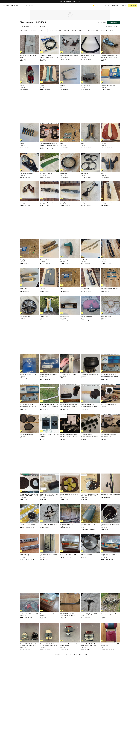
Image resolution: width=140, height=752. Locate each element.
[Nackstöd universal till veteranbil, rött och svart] (110, 632)
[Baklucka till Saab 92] (90, 305)
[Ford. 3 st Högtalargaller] (29, 423)
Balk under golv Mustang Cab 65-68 (49, 555)
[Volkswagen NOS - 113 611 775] (70, 363)
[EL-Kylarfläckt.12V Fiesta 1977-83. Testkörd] (70, 483)
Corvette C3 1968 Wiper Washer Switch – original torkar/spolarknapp (69, 644)
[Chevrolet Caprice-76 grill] (49, 191)
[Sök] (83, 5)
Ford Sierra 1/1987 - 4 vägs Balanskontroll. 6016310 (108, 435)
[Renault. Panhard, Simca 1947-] (70, 543)
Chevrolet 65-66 (44, 260)
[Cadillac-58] (70, 74)
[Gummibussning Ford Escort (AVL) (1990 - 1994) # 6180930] (49, 483)
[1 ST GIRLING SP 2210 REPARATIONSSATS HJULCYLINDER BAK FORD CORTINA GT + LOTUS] (90, 423)
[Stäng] (138, 1)
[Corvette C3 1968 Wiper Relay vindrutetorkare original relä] (90, 632)
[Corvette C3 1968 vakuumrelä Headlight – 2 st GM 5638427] (29, 632)
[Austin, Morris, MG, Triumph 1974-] (29, 602)
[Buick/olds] (90, 191)
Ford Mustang (64, 260)
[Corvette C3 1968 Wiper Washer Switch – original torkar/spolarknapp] (70, 632)
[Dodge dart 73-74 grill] (110, 191)
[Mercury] (70, 191)
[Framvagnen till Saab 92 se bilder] (70, 44)
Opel (61, 143)
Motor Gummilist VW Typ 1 (88, 55)
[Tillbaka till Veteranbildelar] (20, 26)
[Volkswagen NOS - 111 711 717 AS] (29, 363)
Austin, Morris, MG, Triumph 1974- (29, 614)
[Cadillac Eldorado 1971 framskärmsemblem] (29, 543)
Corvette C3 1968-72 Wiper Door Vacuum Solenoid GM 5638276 (49, 644)
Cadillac (42, 85)
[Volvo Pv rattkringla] (110, 305)
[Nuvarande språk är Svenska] (93, 5)
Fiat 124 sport (84, 173)
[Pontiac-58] (29, 191)
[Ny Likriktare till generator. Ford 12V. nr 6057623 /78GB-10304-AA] (90, 483)
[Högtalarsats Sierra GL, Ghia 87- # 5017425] (49, 423)
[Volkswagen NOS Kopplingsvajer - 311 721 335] (49, 363)
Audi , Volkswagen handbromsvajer (110, 288)
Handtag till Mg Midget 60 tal (89, 614)
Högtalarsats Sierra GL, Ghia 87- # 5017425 (49, 435)
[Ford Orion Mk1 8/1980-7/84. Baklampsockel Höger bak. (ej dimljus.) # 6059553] (29, 393)
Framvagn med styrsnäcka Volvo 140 (109, 614)
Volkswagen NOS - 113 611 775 (68, 374)
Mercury (62, 202)
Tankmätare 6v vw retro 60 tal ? (28, 524)
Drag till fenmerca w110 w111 (68, 524)
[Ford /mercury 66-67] (90, 74)
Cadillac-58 (63, 85)
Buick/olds (83, 202)
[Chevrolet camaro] (90, 277)
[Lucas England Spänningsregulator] (90, 363)
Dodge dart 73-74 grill (107, 202)
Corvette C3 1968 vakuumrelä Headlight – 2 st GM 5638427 (28, 644)
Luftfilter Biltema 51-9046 (108, 85)
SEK (98, 5)
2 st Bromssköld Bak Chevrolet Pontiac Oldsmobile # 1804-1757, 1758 (49, 144)
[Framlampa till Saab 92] (90, 543)
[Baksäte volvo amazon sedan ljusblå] (29, 44)
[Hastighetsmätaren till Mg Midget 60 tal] (110, 513)
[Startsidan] (15, 5)
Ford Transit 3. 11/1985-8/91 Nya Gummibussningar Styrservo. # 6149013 (69, 405)
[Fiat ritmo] (49, 277)
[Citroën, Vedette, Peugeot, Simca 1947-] (110, 543)
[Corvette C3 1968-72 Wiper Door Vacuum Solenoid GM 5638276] (49, 632)
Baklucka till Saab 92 (86, 316)
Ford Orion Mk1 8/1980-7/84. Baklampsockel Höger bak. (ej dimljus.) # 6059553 (28, 405)
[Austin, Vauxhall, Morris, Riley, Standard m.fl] (49, 602)
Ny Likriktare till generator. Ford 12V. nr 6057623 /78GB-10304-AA (90, 495)
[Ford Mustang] (70, 248)
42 (80, 654)
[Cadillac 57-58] (29, 277)
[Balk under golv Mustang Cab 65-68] (49, 543)
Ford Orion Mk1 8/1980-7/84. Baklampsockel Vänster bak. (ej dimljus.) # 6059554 (109, 375)
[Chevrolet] (110, 132)
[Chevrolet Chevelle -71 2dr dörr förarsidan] (90, 513)
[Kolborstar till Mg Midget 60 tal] (49, 513)
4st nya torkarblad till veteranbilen (110, 494)
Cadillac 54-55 (44, 316)
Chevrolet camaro (85, 288)
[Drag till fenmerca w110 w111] (70, 513)
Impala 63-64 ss (105, 260)
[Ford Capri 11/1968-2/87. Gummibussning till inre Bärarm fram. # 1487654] (90, 393)
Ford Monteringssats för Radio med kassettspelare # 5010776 (69, 435)
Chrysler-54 (23, 85)
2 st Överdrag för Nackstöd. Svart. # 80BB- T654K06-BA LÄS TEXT (29, 495)
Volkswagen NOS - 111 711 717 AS (29, 374)
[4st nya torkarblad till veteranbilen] (110, 483)
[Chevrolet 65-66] (49, 248)
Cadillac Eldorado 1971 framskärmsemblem (26, 555)
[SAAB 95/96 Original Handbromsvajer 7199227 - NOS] (49, 44)
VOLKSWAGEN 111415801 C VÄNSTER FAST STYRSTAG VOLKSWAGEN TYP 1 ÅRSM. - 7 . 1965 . (69, 614)
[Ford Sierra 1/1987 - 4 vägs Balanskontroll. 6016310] (110, 423)
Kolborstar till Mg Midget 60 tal (48, 524)
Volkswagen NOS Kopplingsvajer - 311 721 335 (49, 375)
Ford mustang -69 (25, 316)
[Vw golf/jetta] (29, 248)
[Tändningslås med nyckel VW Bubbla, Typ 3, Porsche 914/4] (110, 44)
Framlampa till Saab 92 (87, 554)
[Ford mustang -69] (29, 305)
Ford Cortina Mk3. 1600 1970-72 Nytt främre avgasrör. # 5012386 (49, 405)
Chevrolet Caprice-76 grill (47, 202)
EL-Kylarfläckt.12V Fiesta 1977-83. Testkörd (69, 495)
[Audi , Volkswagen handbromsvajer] (110, 277)
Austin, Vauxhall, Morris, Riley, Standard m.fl (48, 614)
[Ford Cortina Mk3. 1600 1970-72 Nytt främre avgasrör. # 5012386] (49, 393)
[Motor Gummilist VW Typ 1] (90, 44)
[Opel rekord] (70, 162)
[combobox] (53, 5)
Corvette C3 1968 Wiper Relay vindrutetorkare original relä (89, 644)
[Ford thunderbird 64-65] (29, 162)
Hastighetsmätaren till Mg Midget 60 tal (110, 525)
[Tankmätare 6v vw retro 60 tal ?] (29, 513)
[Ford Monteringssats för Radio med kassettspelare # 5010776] (70, 423)
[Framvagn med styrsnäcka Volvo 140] (110, 602)
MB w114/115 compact (46, 173)
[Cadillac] (49, 74)
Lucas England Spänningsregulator (90, 374)
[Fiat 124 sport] (90, 162)
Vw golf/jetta (23, 260)
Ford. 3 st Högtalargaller (26, 434)
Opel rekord (63, 173)
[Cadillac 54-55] (49, 305)
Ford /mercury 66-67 (86, 85)
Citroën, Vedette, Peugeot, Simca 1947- (110, 555)
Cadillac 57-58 (24, 288)
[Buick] (90, 132)
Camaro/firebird (64, 316)
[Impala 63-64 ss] (110, 248)
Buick (82, 143)
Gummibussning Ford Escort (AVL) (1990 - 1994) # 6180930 (49, 495)
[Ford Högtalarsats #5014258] (110, 393)
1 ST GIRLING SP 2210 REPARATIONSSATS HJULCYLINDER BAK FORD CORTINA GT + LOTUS (90, 435)
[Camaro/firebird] (70, 305)
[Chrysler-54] (29, 74)
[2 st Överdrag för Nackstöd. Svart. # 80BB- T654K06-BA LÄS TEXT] (29, 483)
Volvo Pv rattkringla (106, 316)
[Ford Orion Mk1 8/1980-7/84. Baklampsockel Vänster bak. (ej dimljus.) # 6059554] (110, 363)
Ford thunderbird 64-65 (26, 173)
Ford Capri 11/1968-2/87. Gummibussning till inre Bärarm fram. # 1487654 (89, 405)
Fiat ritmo (42, 288)
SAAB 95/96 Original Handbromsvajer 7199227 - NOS (49, 56)
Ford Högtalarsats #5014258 (109, 404)
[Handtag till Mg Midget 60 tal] (90, 602)
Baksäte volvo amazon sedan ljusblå (28, 56)
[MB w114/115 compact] (49, 162)
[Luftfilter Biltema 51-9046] (110, 74)
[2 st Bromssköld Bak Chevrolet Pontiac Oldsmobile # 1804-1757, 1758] (49, 132)
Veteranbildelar (26, 26)
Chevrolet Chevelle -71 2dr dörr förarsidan (89, 525)
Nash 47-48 (23, 143)
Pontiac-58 (23, 202)
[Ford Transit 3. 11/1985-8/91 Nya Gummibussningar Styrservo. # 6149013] (70, 393)
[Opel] (70, 132)
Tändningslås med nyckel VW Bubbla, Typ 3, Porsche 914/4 (109, 56)
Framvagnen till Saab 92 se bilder (69, 55)
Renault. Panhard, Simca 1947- (68, 554)
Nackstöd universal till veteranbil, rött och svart (110, 644)
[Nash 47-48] (29, 132)
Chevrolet (103, 143)
